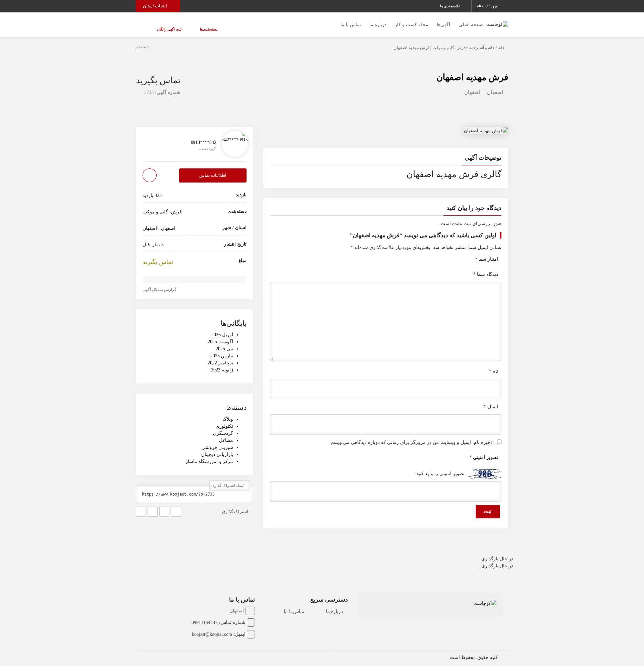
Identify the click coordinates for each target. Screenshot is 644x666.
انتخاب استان (155, 5)
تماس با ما (350, 21)
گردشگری (223, 426)
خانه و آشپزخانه (482, 41)
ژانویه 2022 (222, 363)
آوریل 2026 (222, 328)
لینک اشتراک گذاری (228, 478)
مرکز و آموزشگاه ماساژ (209, 454)
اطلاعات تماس (212, 168)
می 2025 (224, 342)
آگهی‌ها (443, 21)
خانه (501, 41)
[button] (385, 152)
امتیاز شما (486, 252)
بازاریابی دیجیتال (217, 447)
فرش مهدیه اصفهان (472, 70)
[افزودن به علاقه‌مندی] (150, 169)
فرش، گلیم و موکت (449, 41)
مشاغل (226, 433)
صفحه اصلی (471, 21)
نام (493, 364)
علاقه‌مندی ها (451, 6)
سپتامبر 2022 (220, 356)
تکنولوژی (224, 419)
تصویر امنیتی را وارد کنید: (440, 466)
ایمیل (491, 400)
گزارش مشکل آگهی (160, 283)
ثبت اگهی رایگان (162, 26)
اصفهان (495, 85)
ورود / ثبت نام (487, 6)
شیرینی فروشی (217, 440)
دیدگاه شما (485, 267)
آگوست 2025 (220, 335)
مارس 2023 (221, 349)
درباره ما (377, 21)
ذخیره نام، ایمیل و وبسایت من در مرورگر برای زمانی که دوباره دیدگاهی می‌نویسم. (410, 435)
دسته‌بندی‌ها (189, 26)
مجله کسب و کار (411, 21)
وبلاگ (227, 412)
